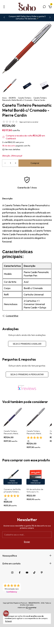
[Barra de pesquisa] (44, 7)
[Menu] (4, 7)
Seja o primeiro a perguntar (27, 374)
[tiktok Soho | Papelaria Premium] (34, 572)
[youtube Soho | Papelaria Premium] (27, 572)
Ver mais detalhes (12, 149)
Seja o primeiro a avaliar (27, 344)
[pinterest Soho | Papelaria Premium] (41, 572)
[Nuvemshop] (27, 608)
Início (4, 98)
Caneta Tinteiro (24, 98)
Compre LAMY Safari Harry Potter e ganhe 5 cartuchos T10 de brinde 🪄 (27, 17)
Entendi (8, 621)
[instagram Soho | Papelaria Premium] (12, 572)
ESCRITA (12, 98)
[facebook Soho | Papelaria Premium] (19, 572)
